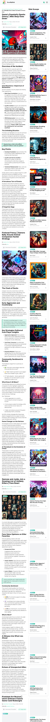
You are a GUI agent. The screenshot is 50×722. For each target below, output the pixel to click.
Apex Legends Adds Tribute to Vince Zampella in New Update (38, 408)
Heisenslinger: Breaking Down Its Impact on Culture (37, 127)
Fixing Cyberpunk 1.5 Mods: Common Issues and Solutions (38, 345)
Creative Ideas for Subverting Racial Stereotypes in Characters (38, 314)
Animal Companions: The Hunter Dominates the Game (37, 33)
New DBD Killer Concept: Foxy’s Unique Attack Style (38, 252)
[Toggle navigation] (47, 2)
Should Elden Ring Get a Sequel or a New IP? (37, 626)
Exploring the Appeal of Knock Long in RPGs (37, 564)
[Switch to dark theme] (44, 2)
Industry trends (18, 9)
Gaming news (9, 9)
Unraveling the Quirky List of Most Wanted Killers (38, 64)
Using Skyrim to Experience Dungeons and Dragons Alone (38, 158)
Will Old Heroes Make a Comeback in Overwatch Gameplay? (37, 470)
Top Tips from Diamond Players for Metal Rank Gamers (37, 377)
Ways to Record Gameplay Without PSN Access (38, 657)
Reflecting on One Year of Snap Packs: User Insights (38, 439)
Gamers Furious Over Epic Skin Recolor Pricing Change (38, 501)
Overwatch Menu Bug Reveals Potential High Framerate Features (37, 533)
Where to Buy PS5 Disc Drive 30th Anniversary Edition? (37, 595)
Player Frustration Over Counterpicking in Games (38, 283)
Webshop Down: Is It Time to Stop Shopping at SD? (38, 189)
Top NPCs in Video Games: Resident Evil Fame (38, 220)
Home (3, 9)
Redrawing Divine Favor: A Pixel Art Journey (38, 96)
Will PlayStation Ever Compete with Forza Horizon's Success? (36, 689)
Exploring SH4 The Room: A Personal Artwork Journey (38, 720)
